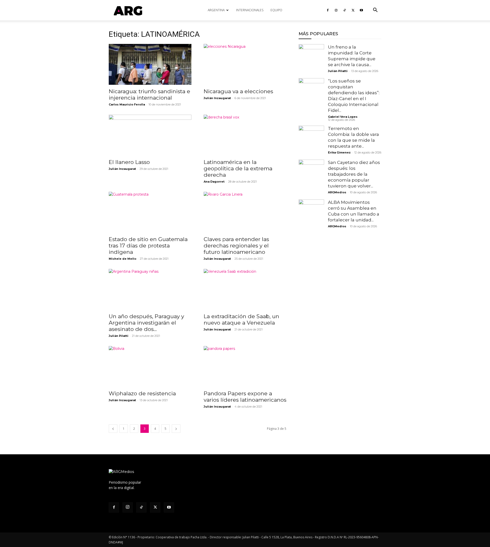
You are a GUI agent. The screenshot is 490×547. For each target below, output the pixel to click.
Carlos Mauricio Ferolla (127, 104)
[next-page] (176, 428)
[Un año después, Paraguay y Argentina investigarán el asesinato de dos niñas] (150, 289)
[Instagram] (336, 10)
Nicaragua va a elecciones (238, 91)
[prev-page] (113, 428)
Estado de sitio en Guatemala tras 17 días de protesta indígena (148, 245)
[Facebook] (328, 10)
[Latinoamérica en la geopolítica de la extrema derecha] (245, 135)
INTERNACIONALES (249, 10)
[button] (375, 10)
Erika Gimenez (339, 152)
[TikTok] (344, 10)
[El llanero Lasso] (150, 135)
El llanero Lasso (129, 162)
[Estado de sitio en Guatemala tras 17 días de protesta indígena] (150, 212)
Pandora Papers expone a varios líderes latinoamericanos (245, 396)
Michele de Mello (122, 258)
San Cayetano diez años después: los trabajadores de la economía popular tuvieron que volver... (354, 174)
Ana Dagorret (214, 181)
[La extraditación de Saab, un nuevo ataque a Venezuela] (245, 289)
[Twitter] (353, 10)
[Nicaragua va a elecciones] (245, 64)
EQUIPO (276, 10)
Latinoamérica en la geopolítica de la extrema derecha (238, 168)
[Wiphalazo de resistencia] (150, 366)
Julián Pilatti (118, 336)
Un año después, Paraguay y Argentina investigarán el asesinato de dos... (146, 322)
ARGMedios (337, 192)
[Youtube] (361, 10)
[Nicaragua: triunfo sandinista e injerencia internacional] (150, 64)
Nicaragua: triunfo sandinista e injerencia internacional (149, 94)
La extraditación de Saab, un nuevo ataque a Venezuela (241, 319)
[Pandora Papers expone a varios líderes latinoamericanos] (245, 366)
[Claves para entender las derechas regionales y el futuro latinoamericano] (245, 212)
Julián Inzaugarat (217, 98)
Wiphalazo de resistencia (142, 393)
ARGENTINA (216, 10)
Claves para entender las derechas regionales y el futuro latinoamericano (236, 245)
